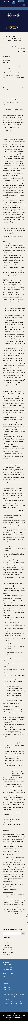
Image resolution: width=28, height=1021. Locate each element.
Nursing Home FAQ (8, 987)
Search (23, 933)
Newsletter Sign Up (10, 1015)
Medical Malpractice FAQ (16, 1017)
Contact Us (6, 983)
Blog (5, 981)
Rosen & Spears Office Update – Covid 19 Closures (14, 994)
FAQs (5, 985)
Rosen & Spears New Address (10, 996)
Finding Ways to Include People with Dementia (13, 999)
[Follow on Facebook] (24, 5)
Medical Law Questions (9, 989)
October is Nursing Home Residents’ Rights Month (14, 1001)
